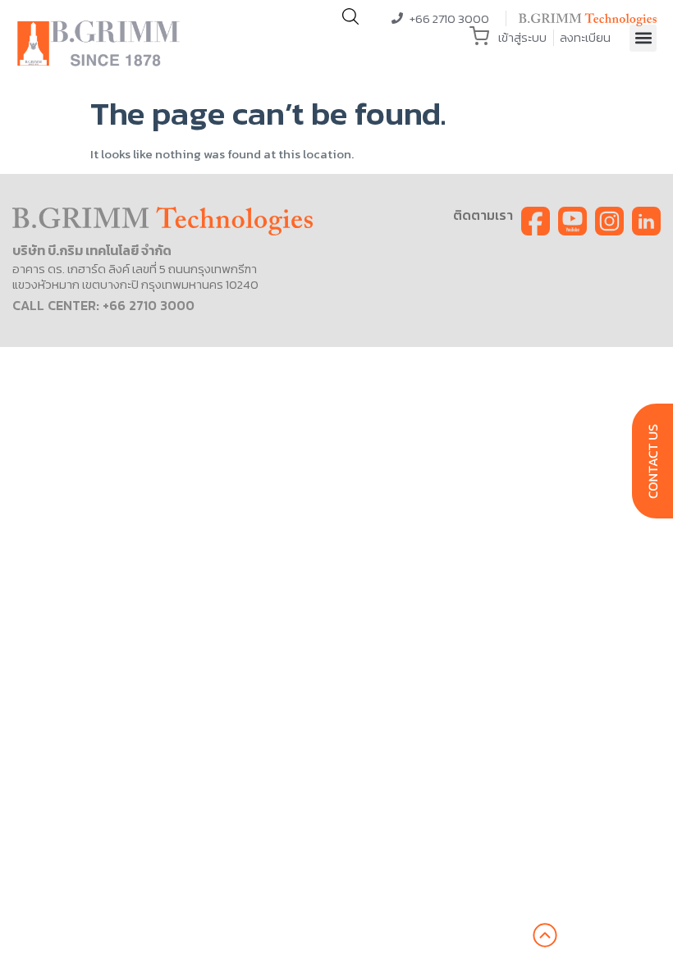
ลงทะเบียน (585, 37)
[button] (643, 38)
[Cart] (479, 36)
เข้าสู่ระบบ (522, 37)
